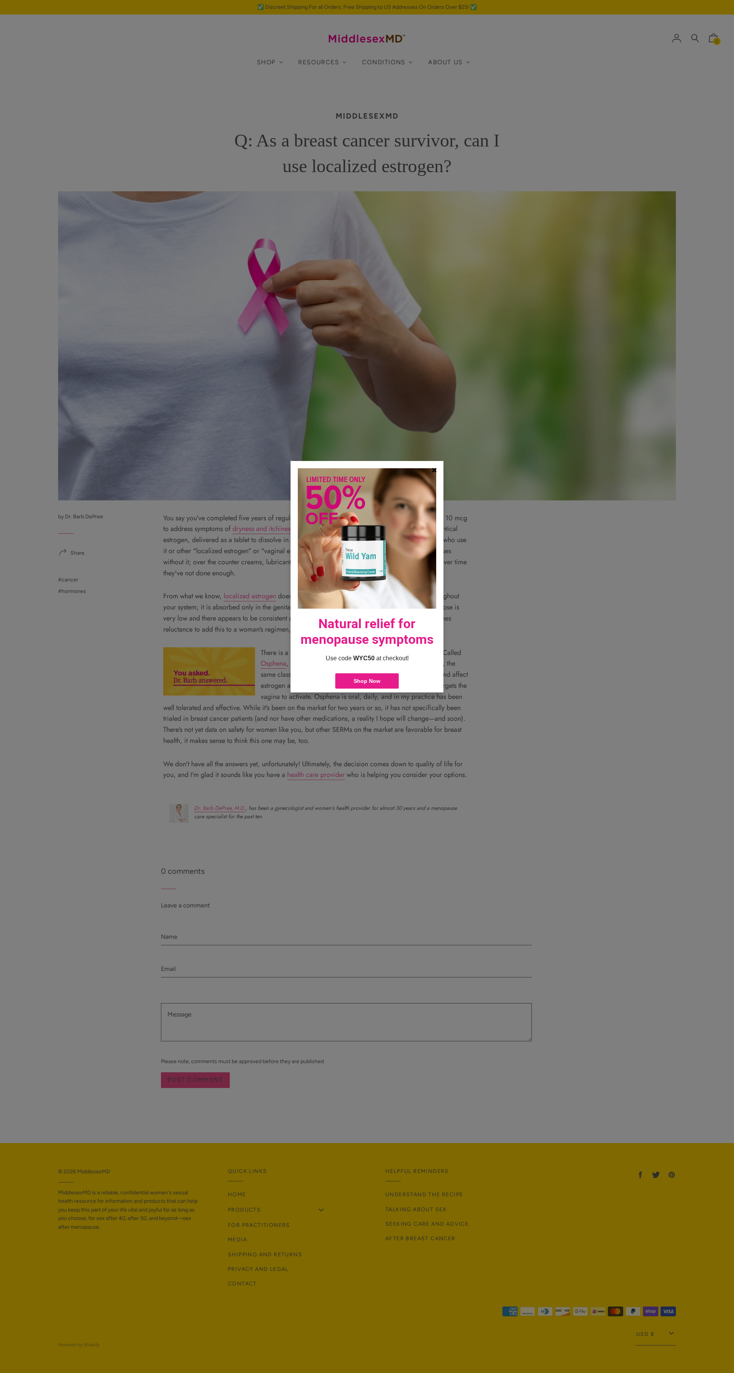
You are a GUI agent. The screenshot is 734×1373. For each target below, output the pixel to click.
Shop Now (367, 681)
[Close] (434, 470)
